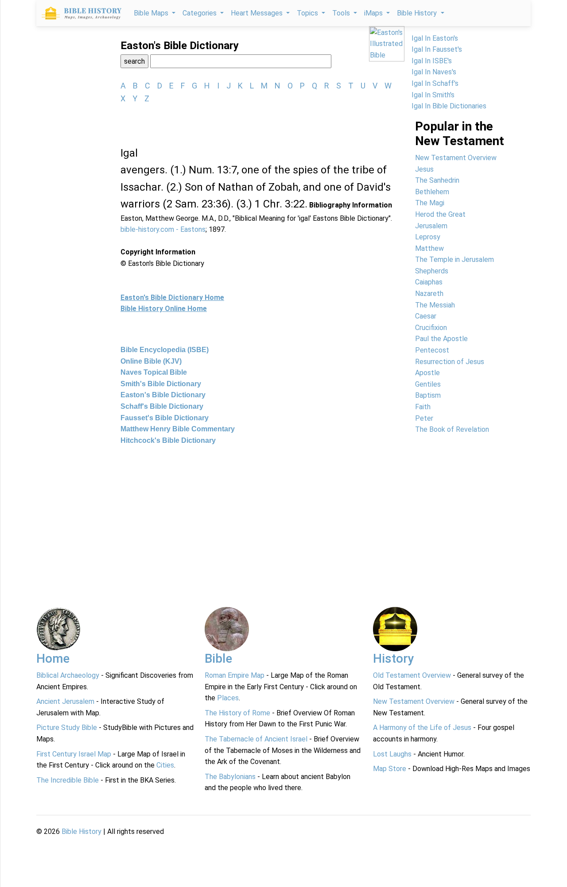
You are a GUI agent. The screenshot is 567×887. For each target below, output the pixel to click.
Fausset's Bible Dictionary (164, 418)
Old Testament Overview (412, 675)
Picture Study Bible (66, 727)
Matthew (429, 248)
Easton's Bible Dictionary (163, 395)
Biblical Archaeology (67, 675)
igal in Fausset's (437, 49)
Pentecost (432, 350)
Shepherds (431, 271)
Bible (218, 658)
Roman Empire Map (234, 675)
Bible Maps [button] (152, 13)
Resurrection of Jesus (449, 361)
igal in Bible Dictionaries (449, 106)
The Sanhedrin (437, 180)
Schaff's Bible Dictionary (161, 406)
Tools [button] (342, 13)
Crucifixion (431, 327)
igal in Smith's (433, 95)
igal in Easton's (435, 38)
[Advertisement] (283, 519)
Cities (165, 765)
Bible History (81, 831)
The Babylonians (230, 776)
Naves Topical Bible (153, 372)
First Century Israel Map (73, 754)
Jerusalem (431, 226)
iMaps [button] (374, 13)
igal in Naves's (434, 72)
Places (228, 698)
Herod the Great (440, 214)
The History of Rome (237, 713)
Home (53, 658)
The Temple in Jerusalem (454, 259)
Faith (423, 407)
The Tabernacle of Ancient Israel (256, 739)
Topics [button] (308, 13)
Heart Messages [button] (257, 13)
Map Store (389, 768)
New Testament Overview (456, 158)
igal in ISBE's (432, 61)
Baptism (428, 395)
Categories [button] (200, 13)
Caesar (425, 316)
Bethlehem (432, 192)
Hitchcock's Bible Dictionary (168, 440)
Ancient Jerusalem (65, 701)
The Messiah (435, 305)
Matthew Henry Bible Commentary (177, 429)
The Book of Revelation (452, 429)
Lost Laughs (392, 754)
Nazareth (429, 293)
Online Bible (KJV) (151, 361)
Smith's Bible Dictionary (160, 384)
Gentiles (428, 384)
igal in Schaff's (435, 83)
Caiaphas (429, 282)
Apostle (427, 373)
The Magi (429, 203)
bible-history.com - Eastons (163, 229)
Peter (424, 418)
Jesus (424, 169)
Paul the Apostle (441, 338)
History (393, 658)
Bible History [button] (418, 13)
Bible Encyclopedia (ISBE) (164, 349)
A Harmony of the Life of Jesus (422, 727)
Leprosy (427, 237)
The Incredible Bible (67, 780)
